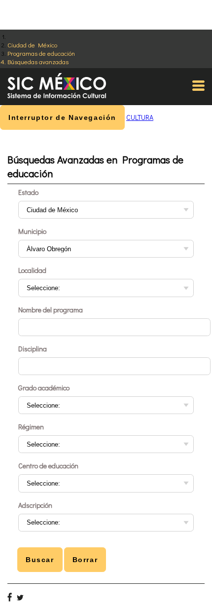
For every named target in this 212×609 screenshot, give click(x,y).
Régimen (31, 426)
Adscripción (35, 505)
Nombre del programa (50, 309)
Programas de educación (41, 53)
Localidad (32, 270)
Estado (28, 192)
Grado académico (44, 387)
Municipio (32, 231)
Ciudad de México (32, 44)
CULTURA (139, 117)
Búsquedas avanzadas (38, 61)
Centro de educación (48, 465)
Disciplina (32, 348)
